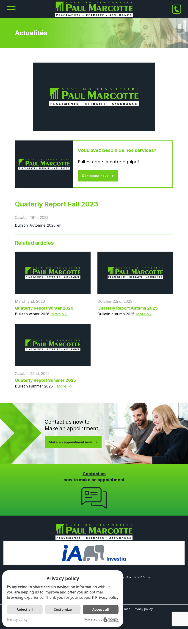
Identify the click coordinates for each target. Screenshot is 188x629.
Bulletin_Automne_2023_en (38, 225)
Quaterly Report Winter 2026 (44, 308)
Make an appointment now (70, 442)
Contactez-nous (95, 176)
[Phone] (176, 9)
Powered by (93, 619)
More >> (59, 314)
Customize (63, 609)
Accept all (100, 609)
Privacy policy (143, 609)
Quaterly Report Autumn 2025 (127, 308)
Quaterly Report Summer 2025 (45, 380)
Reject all (25, 609)
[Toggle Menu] (11, 9)
